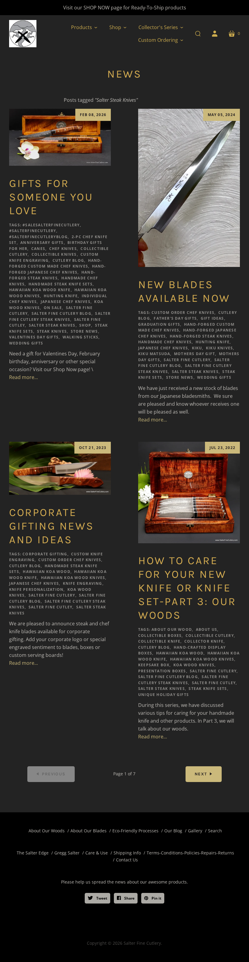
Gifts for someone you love (51, 197)
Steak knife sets (208, 688)
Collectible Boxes (160, 635)
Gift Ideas (212, 318)
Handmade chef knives (165, 342)
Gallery (195, 831)
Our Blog (173, 831)
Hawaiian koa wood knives (73, 577)
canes (38, 248)
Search (215, 831)
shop (85, 325)
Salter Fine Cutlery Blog (61, 313)
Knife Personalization (36, 589)
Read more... (23, 377)
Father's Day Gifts (175, 318)
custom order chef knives (183, 312)
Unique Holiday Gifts (163, 694)
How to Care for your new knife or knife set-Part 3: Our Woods (187, 587)
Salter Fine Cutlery (187, 359)
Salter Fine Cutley (51, 607)
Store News (84, 331)
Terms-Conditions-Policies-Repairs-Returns (190, 853)
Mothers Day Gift (194, 353)
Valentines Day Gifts (34, 337)
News (124, 74)
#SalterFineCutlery (32, 230)
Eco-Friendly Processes (135, 831)
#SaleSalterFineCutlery (51, 225)
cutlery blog (68, 260)
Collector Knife (203, 641)
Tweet (101, 898)
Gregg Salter (67, 853)
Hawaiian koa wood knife (40, 289)
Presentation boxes (162, 671)
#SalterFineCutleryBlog (38, 236)
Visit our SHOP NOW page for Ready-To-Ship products (124, 7)
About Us (206, 629)
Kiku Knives (219, 348)
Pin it (156, 898)
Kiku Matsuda (154, 353)
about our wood (172, 629)
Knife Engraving (82, 583)
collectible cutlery (210, 635)
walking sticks (81, 337)
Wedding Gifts (26, 343)
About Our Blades (88, 831)
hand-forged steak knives (201, 336)
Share (129, 898)
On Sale (53, 307)
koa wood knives (193, 664)
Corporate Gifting (44, 554)
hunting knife (61, 295)
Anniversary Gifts (41, 242)
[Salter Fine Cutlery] (22, 33)
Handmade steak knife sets (61, 284)
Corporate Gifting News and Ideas (51, 526)
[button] (84, 27)
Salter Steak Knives (52, 325)
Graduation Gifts (159, 324)
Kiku (197, 348)
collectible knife (159, 641)
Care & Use (96, 853)
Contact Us (127, 860)
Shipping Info (127, 853)
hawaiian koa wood (46, 571)
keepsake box (153, 664)
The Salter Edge (33, 853)
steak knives (52, 331)
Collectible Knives (54, 254)
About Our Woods (47, 831)
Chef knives (63, 248)
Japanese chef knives (65, 301)
